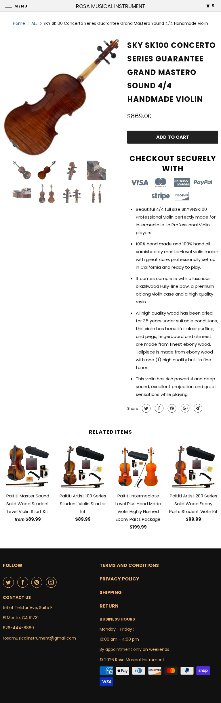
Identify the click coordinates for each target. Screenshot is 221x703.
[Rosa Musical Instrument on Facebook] (24, 582)
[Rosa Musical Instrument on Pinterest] (38, 582)
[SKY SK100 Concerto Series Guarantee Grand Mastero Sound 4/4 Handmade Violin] (62, 96)
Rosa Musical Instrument (139, 660)
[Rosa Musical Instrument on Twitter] (9, 582)
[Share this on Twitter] (145, 408)
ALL (34, 23)
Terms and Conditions (129, 565)
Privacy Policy (119, 579)
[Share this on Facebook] (158, 408)
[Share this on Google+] (184, 408)
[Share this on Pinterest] (171, 408)
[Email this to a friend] (197, 408)
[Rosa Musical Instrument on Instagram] (52, 582)
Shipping (111, 592)
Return (109, 606)
